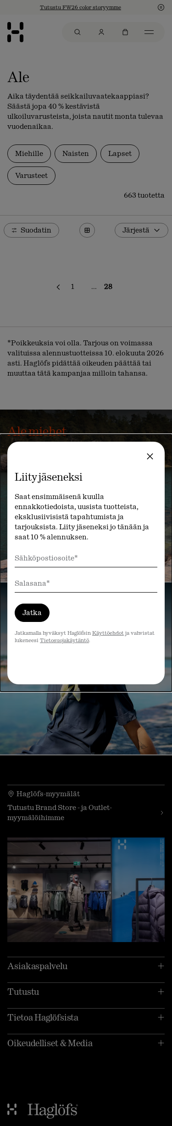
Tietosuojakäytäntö (64, 640)
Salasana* (32, 583)
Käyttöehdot (108, 633)
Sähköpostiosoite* (46, 558)
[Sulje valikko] (150, 456)
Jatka (32, 612)
